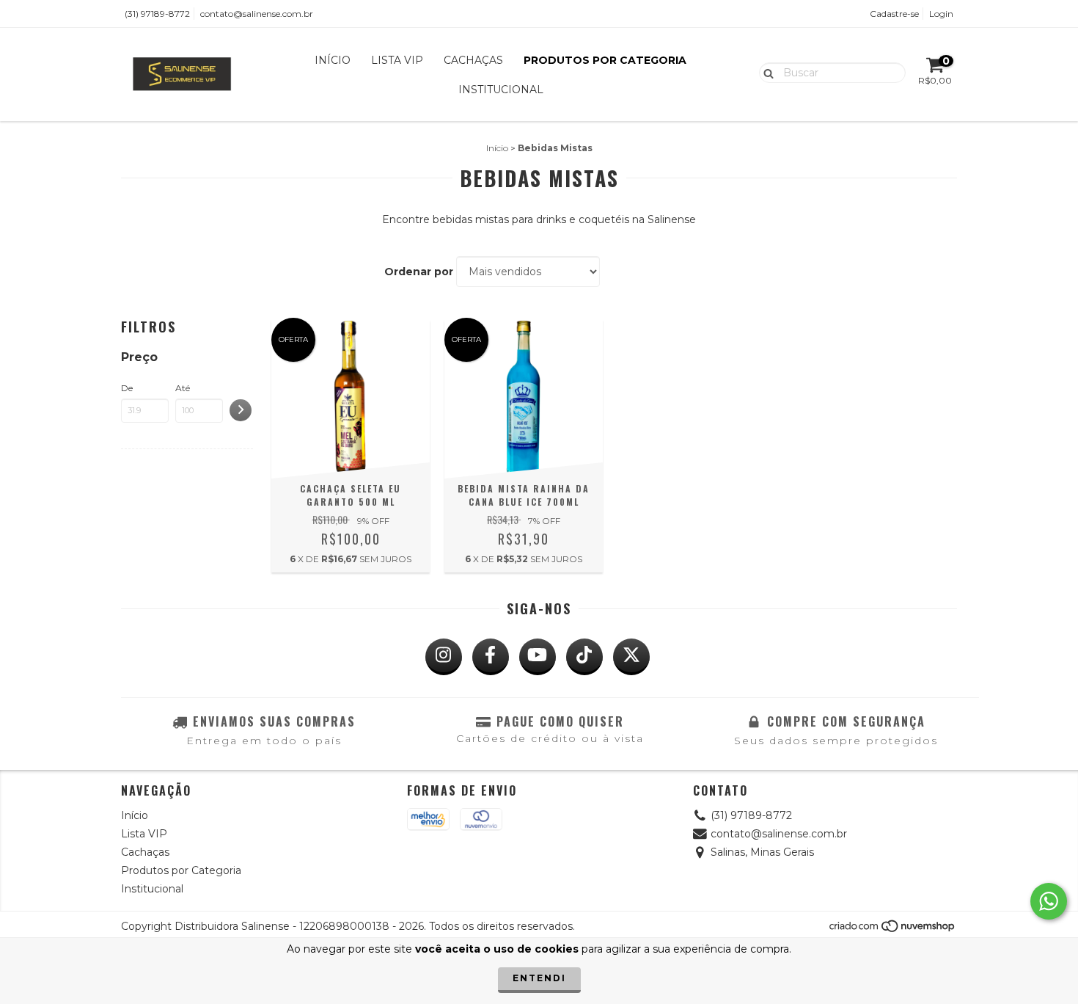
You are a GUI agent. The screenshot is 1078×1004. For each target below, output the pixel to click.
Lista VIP (397, 60)
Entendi (539, 977)
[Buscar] (765, 72)
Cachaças (473, 60)
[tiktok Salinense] (584, 657)
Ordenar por (418, 271)
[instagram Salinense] (443, 657)
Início (333, 60)
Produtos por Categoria (605, 60)
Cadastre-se (894, 13)
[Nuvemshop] (893, 930)
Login (941, 13)
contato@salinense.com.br (256, 13)
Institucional (500, 89)
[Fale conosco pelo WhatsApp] (1048, 901)
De (127, 387)
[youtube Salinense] (537, 657)
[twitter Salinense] (631, 657)
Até (182, 387)
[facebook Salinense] (490, 657)
